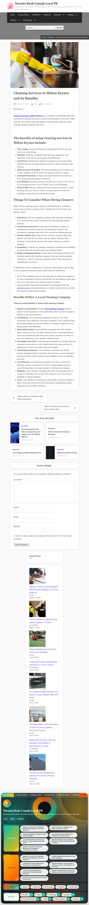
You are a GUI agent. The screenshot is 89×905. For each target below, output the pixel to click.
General (13, 20)
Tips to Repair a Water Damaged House (27, 453)
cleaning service (23, 288)
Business (57, 15)
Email (16, 517)
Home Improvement (29, 899)
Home (12, 15)
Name (17, 507)
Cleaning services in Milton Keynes (28, 116)
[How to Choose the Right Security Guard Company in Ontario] (37, 609)
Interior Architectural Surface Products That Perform (35, 878)
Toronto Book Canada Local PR (36, 3)
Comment (18, 480)
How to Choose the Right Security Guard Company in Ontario (62, 827)
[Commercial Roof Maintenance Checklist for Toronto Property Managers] (37, 762)
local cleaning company (54, 309)
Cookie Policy (73, 887)
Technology (27, 20)
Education (67, 895)
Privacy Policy (23, 15)
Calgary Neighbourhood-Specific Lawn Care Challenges (34, 834)
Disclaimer (61, 887)
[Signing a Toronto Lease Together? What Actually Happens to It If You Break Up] (37, 576)
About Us (47, 15)
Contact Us (36, 15)
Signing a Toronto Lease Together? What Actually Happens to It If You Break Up (43, 590)
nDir (35, 104)
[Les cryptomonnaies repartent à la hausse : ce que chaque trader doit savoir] (37, 681)
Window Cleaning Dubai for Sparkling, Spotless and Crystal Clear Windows (63, 871)
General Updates (60, 899)
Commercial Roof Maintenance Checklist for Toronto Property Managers (42, 776)
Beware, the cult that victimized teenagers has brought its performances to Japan (42, 743)
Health (39, 895)
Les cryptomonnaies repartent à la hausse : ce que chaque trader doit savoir (43, 695)
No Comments (47, 104)
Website (17, 526)
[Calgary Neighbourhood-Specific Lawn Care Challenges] (37, 639)
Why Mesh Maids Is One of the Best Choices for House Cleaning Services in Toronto (43, 727)
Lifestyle (70, 15)
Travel (45, 899)
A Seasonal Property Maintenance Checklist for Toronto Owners (62, 834)
